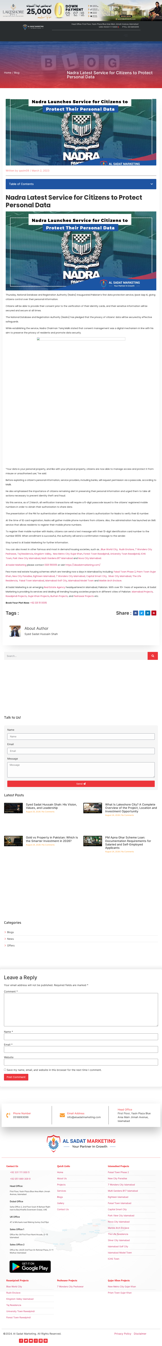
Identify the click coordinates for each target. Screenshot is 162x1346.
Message (12, 758)
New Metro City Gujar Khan (67, 553)
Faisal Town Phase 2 (125, 571)
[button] (126, 36)
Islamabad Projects (142, 591)
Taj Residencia (25, 553)
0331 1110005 (50, 564)
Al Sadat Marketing (16, 564)
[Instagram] (36, 1341)
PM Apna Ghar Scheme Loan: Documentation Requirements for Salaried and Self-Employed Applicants (128, 842)
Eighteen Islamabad (44, 576)
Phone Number (22, 1113)
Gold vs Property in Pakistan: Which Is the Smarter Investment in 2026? (52, 839)
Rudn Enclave (126, 549)
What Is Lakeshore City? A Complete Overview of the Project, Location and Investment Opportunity (131, 808)
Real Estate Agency (54, 587)
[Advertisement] (81, 690)
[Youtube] (31, 1341)
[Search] (153, 656)
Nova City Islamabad (89, 558)
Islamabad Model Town (81, 580)
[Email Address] (62, 1115)
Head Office (125, 1109)
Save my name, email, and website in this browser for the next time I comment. (54, 1070)
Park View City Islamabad (26, 558)
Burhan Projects (59, 596)
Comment (11, 991)
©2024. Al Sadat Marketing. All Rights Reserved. (32, 1333)
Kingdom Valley (42, 553)
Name (10, 729)
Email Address (75, 1113)
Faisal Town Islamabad (31, 580)
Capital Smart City (96, 576)
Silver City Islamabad (119, 576)
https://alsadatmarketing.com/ (82, 564)
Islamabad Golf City (56, 580)
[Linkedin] (41, 1341)
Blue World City (109, 549)
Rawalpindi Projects (16, 596)
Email (10, 744)
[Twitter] (26, 1341)
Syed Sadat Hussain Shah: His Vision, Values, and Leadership (51, 806)
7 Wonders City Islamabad (70, 576)
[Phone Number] (8, 1115)
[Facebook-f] (21, 1341)
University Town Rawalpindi (125, 553)
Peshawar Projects (84, 596)
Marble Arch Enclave (110, 580)
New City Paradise (22, 576)
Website (8, 1057)
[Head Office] (112, 1115)
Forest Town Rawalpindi (96, 553)
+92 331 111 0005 (38, 602)
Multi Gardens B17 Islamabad (57, 558)
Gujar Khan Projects (38, 596)
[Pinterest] (46, 1341)
